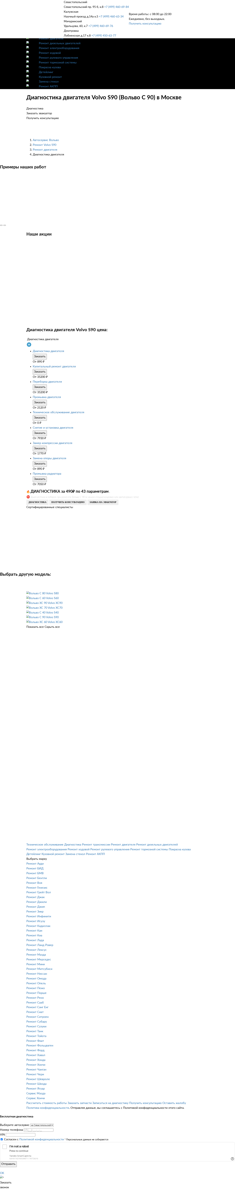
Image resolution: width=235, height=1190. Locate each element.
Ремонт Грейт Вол (38, 892)
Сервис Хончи (35, 1098)
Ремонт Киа (34, 935)
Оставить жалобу (174, 1103)
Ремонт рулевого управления (58, 57)
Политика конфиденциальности (47, 1108)
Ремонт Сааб (35, 1002)
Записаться (17, 289)
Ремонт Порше (36, 993)
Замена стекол (49, 81)
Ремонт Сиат (35, 1012)
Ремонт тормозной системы (58, 62)
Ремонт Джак (35, 897)
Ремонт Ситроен (37, 1017)
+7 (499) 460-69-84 (116, 7)
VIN (2, 1134)
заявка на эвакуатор (103, 502)
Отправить (8, 1164)
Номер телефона (11, 1129)
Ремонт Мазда (36, 954)
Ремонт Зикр (34, 911)
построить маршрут (13, 706)
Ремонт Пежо (35, 988)
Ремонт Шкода (36, 1083)
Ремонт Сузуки (36, 1026)
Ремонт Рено (35, 997)
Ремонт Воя (34, 883)
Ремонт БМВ (35, 873)
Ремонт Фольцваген (39, 1045)
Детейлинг (46, 72)
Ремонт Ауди (35, 863)
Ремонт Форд (35, 1050)
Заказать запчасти (80, 1103)
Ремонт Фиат (35, 1041)
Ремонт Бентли (36, 878)
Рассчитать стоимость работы (46, 1103)
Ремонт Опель (36, 983)
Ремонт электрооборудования (59, 48)
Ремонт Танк (34, 1031)
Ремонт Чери (35, 1074)
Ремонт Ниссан (36, 973)
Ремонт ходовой (50, 53)
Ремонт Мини (35, 964)
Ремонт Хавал (35, 1055)
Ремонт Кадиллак (38, 926)
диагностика (37, 502)
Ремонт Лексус (36, 950)
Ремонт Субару (36, 1021)
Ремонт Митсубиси (39, 969)
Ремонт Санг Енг (37, 1007)
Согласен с (34, 1139)
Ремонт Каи (34, 930)
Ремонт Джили (36, 902)
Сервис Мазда (35, 1093)
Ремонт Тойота (36, 1036)
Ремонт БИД (34, 868)
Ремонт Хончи (35, 1064)
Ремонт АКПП (48, 86)
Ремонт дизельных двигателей (59, 43)
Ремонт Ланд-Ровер (39, 945)
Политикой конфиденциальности (41, 1139)
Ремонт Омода (36, 978)
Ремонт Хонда (35, 1060)
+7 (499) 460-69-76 (100, 26)
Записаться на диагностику (110, 1103)
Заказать (40, 356)
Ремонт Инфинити (38, 916)
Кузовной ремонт (50, 77)
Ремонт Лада (35, 940)
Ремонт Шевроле (38, 1079)
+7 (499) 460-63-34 (111, 16)
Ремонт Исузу (35, 921)
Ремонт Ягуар (35, 1088)
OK (2, 1173)
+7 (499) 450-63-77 (103, 35)
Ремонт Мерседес (38, 959)
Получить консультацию (145, 23)
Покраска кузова (50, 67)
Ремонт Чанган (36, 1069)
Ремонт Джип (35, 906)
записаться (63, 706)
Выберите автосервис (14, 1125)
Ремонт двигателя (51, 38)
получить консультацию (68, 502)
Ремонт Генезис (36, 887)
